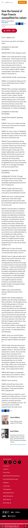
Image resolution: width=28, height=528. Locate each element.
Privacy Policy (6, 472)
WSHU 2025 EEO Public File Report (11, 476)
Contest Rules (6, 486)
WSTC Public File (7, 503)
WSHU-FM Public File (8, 496)
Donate (23, 2)
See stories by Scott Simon (18, 444)
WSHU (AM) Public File (8, 492)
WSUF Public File (7, 499)
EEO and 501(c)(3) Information (10, 479)
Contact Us (5, 469)
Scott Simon (5, 22)
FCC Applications (7, 489)
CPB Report (6, 482)
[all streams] (26, 526)
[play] (2, 526)
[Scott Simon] (5, 433)
